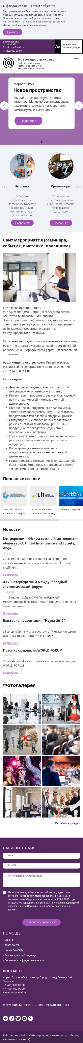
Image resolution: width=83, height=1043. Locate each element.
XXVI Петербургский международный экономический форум (35, 584)
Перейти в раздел (67, 823)
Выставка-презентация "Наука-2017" (34, 620)
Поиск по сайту (13, 950)
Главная (9, 939)
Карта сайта (11, 944)
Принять (12, 32)
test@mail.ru (17, 47)
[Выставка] (22, 166)
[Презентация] (61, 166)
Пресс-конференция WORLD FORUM (32, 650)
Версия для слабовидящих (71, 46)
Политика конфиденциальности (24, 960)
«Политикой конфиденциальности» (24, 25)
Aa (57, 46)
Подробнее (28, 129)
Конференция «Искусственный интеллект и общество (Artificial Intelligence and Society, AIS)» (40, 543)
